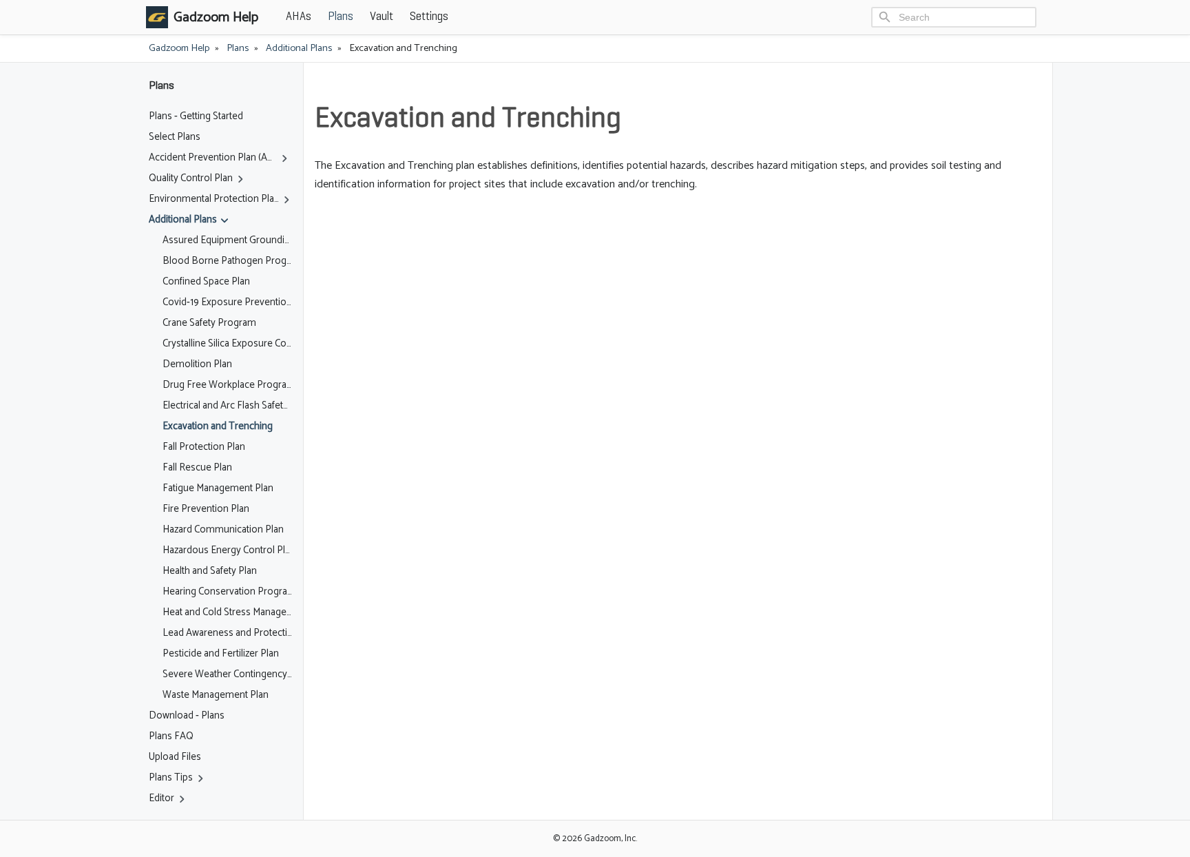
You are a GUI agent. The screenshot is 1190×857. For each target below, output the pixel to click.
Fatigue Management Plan (218, 488)
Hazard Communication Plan (223, 530)
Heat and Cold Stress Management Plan (227, 612)
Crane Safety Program (209, 323)
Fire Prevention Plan (206, 509)
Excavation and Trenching (218, 426)
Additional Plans (299, 48)
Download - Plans (187, 716)
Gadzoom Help (179, 48)
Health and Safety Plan (210, 571)
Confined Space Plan (206, 281)
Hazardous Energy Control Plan (227, 550)
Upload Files (175, 757)
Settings (429, 17)
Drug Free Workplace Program (227, 385)
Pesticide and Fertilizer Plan (221, 654)
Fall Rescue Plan (197, 468)
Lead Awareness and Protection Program (227, 633)
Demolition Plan (197, 364)
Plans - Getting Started (196, 116)
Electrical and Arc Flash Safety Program (227, 405)
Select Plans (174, 137)
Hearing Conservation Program (227, 592)
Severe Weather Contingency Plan (227, 674)
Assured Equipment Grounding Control (227, 240)
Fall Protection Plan (204, 447)
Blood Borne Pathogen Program (227, 261)
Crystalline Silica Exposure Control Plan (227, 343)
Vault (381, 17)
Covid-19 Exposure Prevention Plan (227, 302)
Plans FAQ (171, 736)
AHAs (298, 17)
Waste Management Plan (216, 695)
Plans (340, 17)
